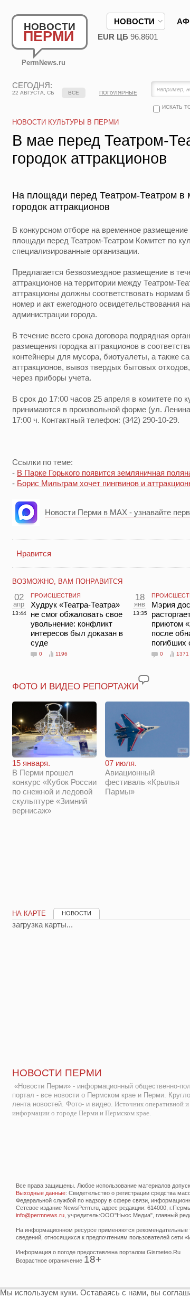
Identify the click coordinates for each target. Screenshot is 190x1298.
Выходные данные (40, 1193)
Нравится (33, 553)
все (73, 93)
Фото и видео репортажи (75, 686)
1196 (61, 654)
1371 (182, 654)
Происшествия (56, 595)
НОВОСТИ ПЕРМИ (57, 1072)
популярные (118, 93)
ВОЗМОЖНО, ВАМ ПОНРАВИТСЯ (67, 581)
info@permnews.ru (40, 1215)
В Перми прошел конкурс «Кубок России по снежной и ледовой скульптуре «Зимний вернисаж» (54, 787)
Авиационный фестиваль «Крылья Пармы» (142, 777)
